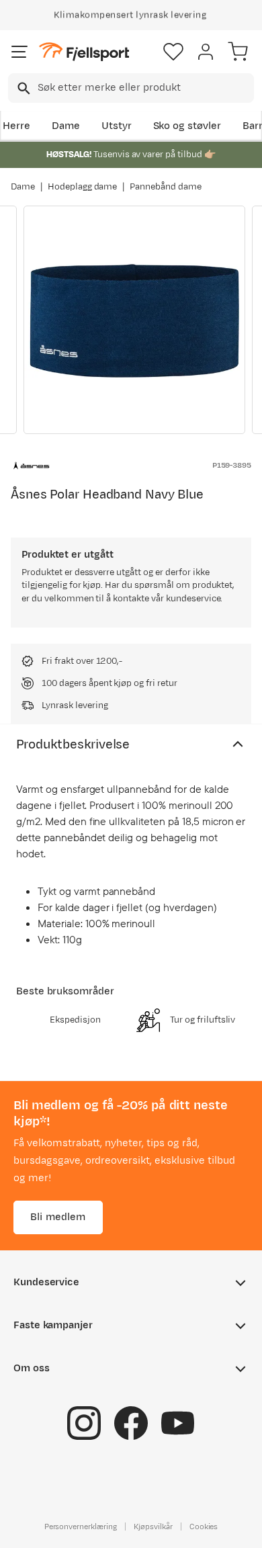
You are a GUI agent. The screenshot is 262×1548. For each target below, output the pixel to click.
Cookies (203, 1525)
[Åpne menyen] (19, 51)
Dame (66, 126)
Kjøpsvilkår (153, 1525)
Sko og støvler (187, 126)
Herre (16, 126)
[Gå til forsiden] (84, 52)
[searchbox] (144, 88)
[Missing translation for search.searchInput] (22, 88)
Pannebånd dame (166, 187)
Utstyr (116, 126)
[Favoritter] (173, 51)
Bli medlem (58, 1216)
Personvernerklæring (80, 1525)
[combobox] (131, 88)
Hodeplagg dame (83, 187)
